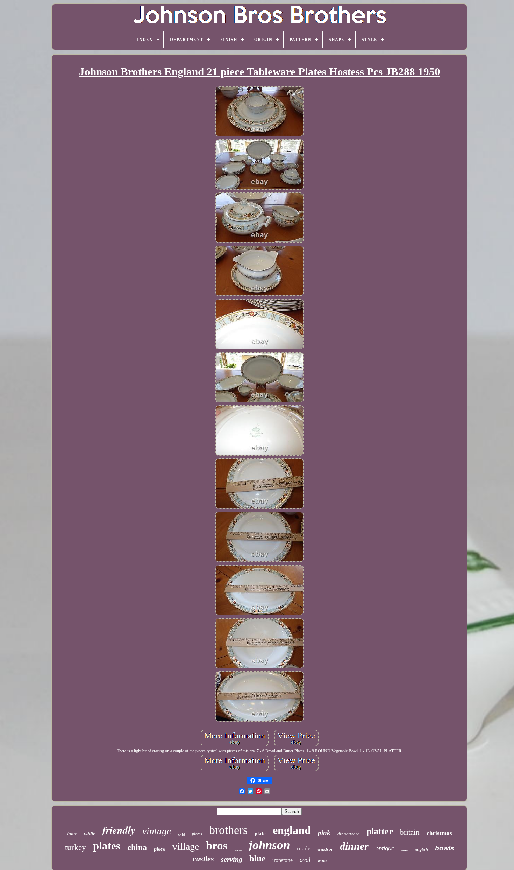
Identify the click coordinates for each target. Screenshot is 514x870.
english (421, 849)
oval (305, 859)
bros (217, 845)
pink (324, 832)
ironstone (282, 860)
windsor (325, 849)
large (72, 833)
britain (410, 832)
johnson (269, 845)
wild (181, 835)
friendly (118, 830)
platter (379, 831)
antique (385, 848)
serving (231, 859)
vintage (156, 831)
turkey (75, 847)
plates (106, 846)
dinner (354, 846)
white (89, 833)
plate (260, 833)
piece (159, 849)
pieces (197, 834)
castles (203, 858)
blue (257, 858)
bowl (404, 850)
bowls (444, 848)
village (185, 846)
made (303, 848)
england (292, 830)
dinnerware (348, 833)
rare (238, 850)
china (137, 847)
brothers (228, 829)
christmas (439, 833)
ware (322, 860)
